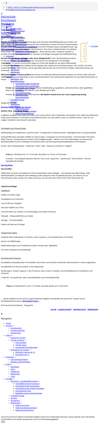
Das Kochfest (20, 342)
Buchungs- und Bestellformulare (17, 80)
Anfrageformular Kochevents (27, 86)
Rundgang (15, 366)
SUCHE (53, 309)
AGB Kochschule (22, 109)
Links (13, 376)
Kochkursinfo (16, 29)
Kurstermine (16, 333)
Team (13, 369)
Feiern (9, 30)
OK (3, 422)
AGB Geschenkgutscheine (26, 407)
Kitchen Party (20, 345)
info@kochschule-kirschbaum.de (21, 9)
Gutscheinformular (23, 93)
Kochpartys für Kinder (20, 350)
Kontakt (9, 379)
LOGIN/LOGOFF (65, 309)
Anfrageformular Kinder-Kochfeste (29, 388)
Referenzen (15, 72)
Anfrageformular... (30, 301)
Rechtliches (15, 403)
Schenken (10, 56)
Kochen (9, 26)
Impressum (15, 104)
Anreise (14, 398)
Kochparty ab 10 (22, 354)
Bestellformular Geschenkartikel (22, 96)
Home (8, 24)
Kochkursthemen (18, 330)
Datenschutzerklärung (24, 113)
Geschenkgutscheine (19, 359)
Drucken (94, 46)
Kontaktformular (18, 100)
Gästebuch (15, 70)
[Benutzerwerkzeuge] (87, 42)
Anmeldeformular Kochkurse (27, 84)
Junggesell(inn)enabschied (26, 347)
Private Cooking (17, 40)
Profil (8, 364)
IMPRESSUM (92, 309)
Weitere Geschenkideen (20, 362)
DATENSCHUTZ (79, 309)
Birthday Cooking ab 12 (25, 352)
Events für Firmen (18, 337)
